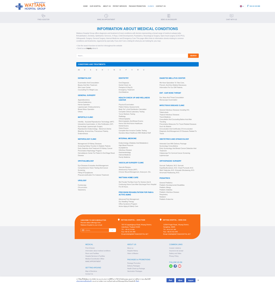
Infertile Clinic (85, 117)
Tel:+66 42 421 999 (169, 229)
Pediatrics (165, 178)
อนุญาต (190, 280)
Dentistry (124, 78)
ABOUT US (107, 6)
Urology (82, 180)
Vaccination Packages (134, 271)
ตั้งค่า (137, 281)
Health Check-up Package (136, 268)
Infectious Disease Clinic (172, 105)
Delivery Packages (133, 266)
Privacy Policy (174, 256)
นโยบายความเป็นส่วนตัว (84, 281)
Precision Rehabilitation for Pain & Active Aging (136, 193)
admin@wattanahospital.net (137, 234)
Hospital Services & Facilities (95, 256)
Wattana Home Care (128, 177)
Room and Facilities (92, 253)
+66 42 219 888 (254, 6)
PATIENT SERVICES (120, 6)
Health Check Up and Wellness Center (134, 98)
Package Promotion (137, 6)
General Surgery (86, 95)
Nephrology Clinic (87, 139)
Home (85, 6)
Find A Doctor (90, 248)
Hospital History (132, 251)
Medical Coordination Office (94, 259)
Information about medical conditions (97, 251)
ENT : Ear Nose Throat (170, 93)
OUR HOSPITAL (95, 6)
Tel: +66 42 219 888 (127, 229)
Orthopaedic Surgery (170, 161)
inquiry (89, 48)
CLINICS (151, 6)
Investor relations (175, 248)
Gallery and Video (175, 253)
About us (130, 248)
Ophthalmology (86, 161)
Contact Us (89, 274)
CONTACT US (161, 6)
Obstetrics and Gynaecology (174, 139)
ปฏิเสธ (180, 280)
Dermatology (84, 78)
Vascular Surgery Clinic (131, 162)
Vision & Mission (132, 253)
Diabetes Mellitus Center (172, 78)
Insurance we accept (176, 251)
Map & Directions (91, 271)
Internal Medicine (128, 138)
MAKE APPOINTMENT (93, 261)
